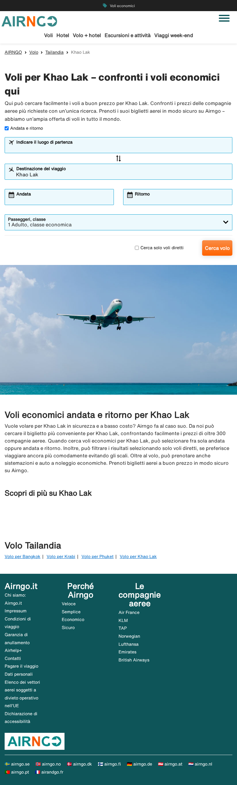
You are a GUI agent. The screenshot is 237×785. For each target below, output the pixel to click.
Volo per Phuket (97, 556)
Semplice (71, 612)
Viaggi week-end (173, 35)
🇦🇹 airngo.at (170, 764)
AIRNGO (13, 52)
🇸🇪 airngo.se (17, 764)
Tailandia (54, 52)
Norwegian (129, 636)
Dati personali (19, 674)
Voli (48, 35)
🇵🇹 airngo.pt (17, 772)
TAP (122, 628)
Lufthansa (128, 644)
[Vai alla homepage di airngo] (29, 20)
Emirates (127, 652)
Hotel (62, 35)
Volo (33, 52)
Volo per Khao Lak (138, 556)
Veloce (69, 604)
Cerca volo (217, 248)
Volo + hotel (87, 35)
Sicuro (68, 627)
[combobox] (122, 148)
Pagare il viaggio (21, 666)
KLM (123, 620)
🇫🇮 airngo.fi (109, 764)
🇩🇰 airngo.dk (79, 764)
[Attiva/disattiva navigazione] (224, 18)
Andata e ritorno (26, 128)
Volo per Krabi (61, 556)
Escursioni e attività (128, 35)
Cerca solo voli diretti (162, 248)
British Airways (133, 660)
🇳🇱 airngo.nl (200, 764)
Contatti (13, 658)
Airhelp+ (13, 650)
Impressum (16, 611)
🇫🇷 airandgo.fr (49, 772)
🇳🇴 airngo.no (48, 764)
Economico (73, 619)
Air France (128, 612)
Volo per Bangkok (22, 556)
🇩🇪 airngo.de (139, 764)
